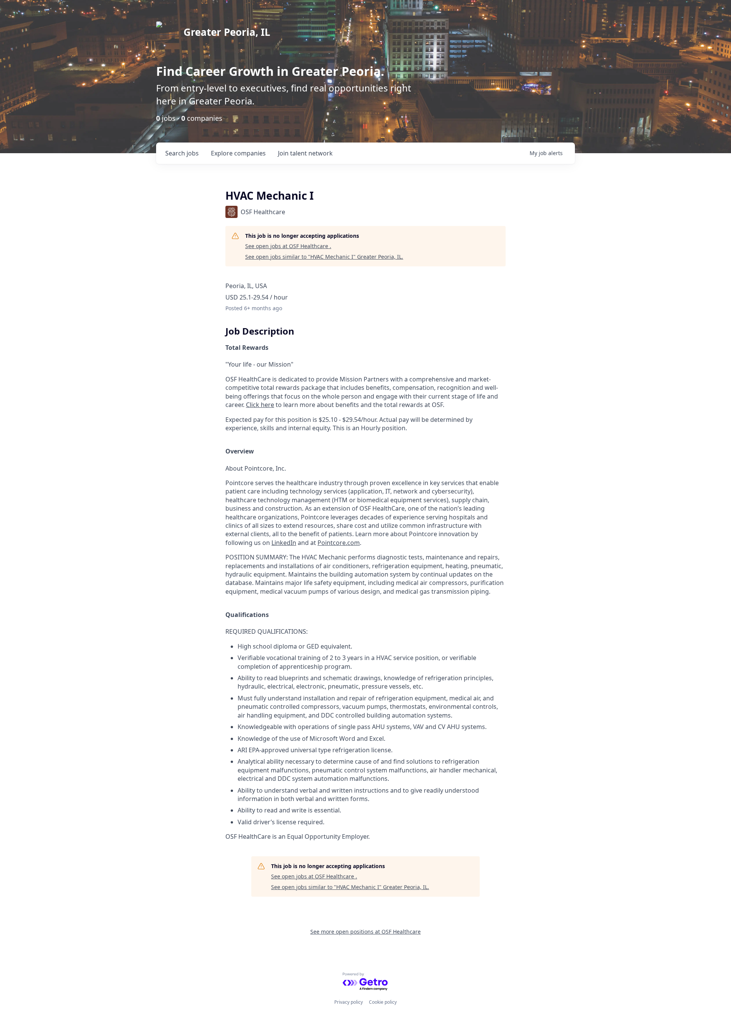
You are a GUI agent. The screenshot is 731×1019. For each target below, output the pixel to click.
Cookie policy (383, 1002)
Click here (260, 405)
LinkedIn (283, 542)
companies (238, 153)
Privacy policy (348, 1002)
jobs (182, 153)
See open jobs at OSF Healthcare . (288, 246)
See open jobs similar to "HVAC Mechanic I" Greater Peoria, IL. (324, 256)
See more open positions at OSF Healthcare (365, 931)
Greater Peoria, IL (227, 32)
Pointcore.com (339, 542)
